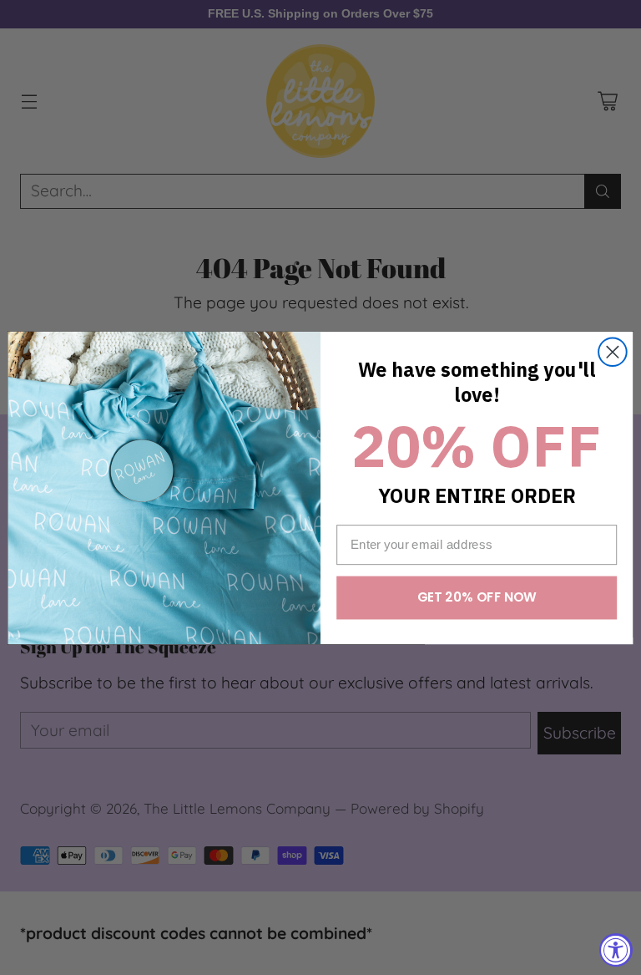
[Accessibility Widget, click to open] (616, 950)
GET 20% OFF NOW (477, 597)
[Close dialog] (612, 352)
